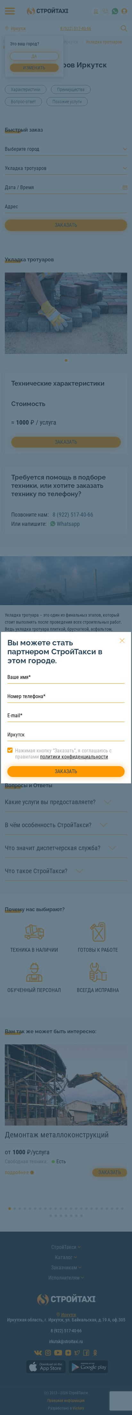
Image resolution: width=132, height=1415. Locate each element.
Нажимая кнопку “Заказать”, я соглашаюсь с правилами (63, 754)
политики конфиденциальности (74, 757)
